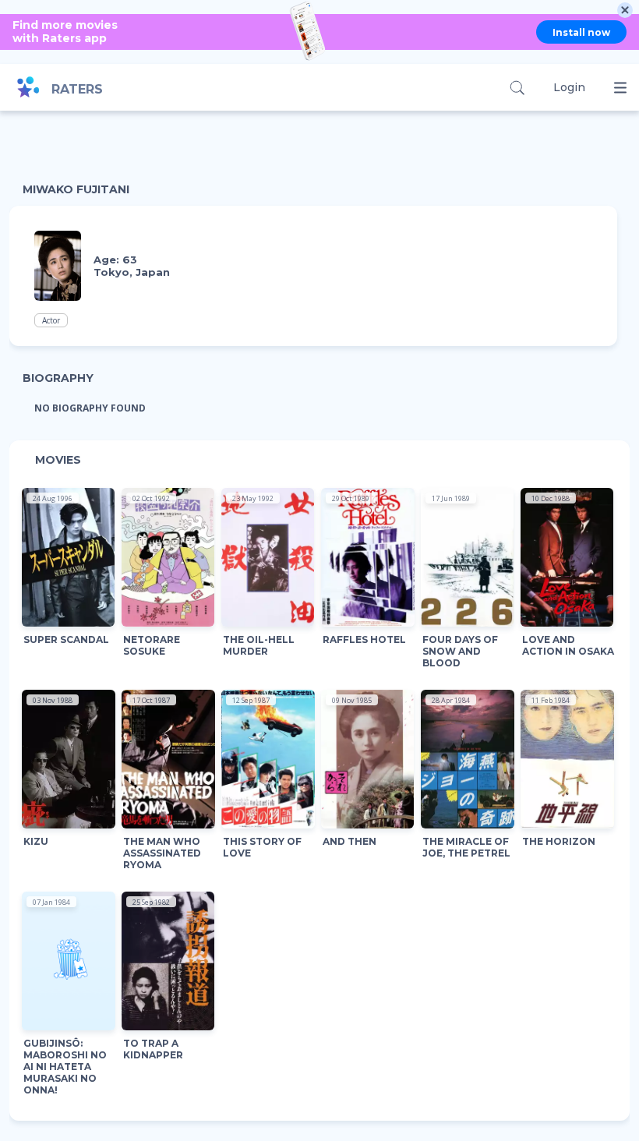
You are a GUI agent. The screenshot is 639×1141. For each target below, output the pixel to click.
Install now (581, 32)
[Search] (517, 87)
